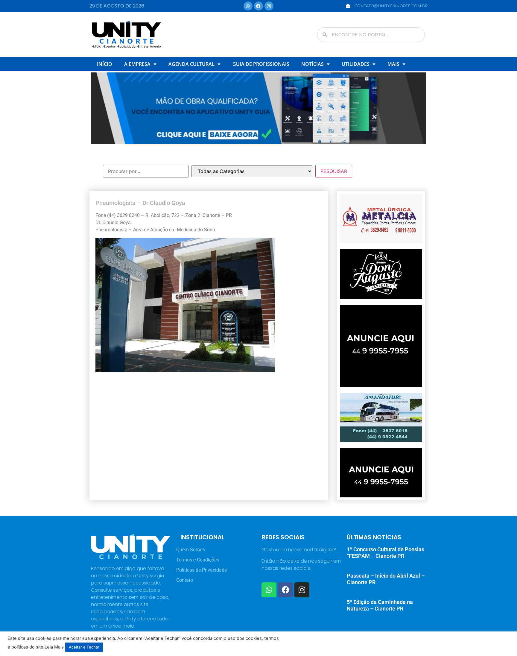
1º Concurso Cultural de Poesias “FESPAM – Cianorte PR (385, 552)
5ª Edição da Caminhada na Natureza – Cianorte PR (380, 605)
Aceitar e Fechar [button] (84, 647)
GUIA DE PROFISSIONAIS (260, 64)
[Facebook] (258, 5)
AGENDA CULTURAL (191, 64)
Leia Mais (54, 647)
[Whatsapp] (248, 5)
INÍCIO (104, 64)
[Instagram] (268, 5)
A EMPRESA (137, 64)
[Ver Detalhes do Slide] (258, 108)
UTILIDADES (355, 64)
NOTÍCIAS (312, 64)
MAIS (393, 64)
